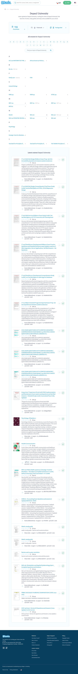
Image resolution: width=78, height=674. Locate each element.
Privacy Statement (14, 669)
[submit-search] (50, 50)
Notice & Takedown (66, 645)
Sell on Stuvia (35, 640)
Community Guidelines (67, 642)
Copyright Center (65, 638)
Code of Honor (65, 640)
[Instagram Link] (3, 648)
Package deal (58, 27)
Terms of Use (5, 669)
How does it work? (36, 638)
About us (33, 642)
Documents (16, 29)
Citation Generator (36, 645)
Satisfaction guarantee (52, 638)
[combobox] (26, 3)
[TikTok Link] (6, 648)
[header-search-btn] (15, 3)
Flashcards (39, 27)
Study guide (49, 645)
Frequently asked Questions (53, 640)
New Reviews (34, 655)
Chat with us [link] (49, 642)
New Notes (34, 653)
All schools (34, 650)
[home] (6, 3)
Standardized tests (36, 657)
